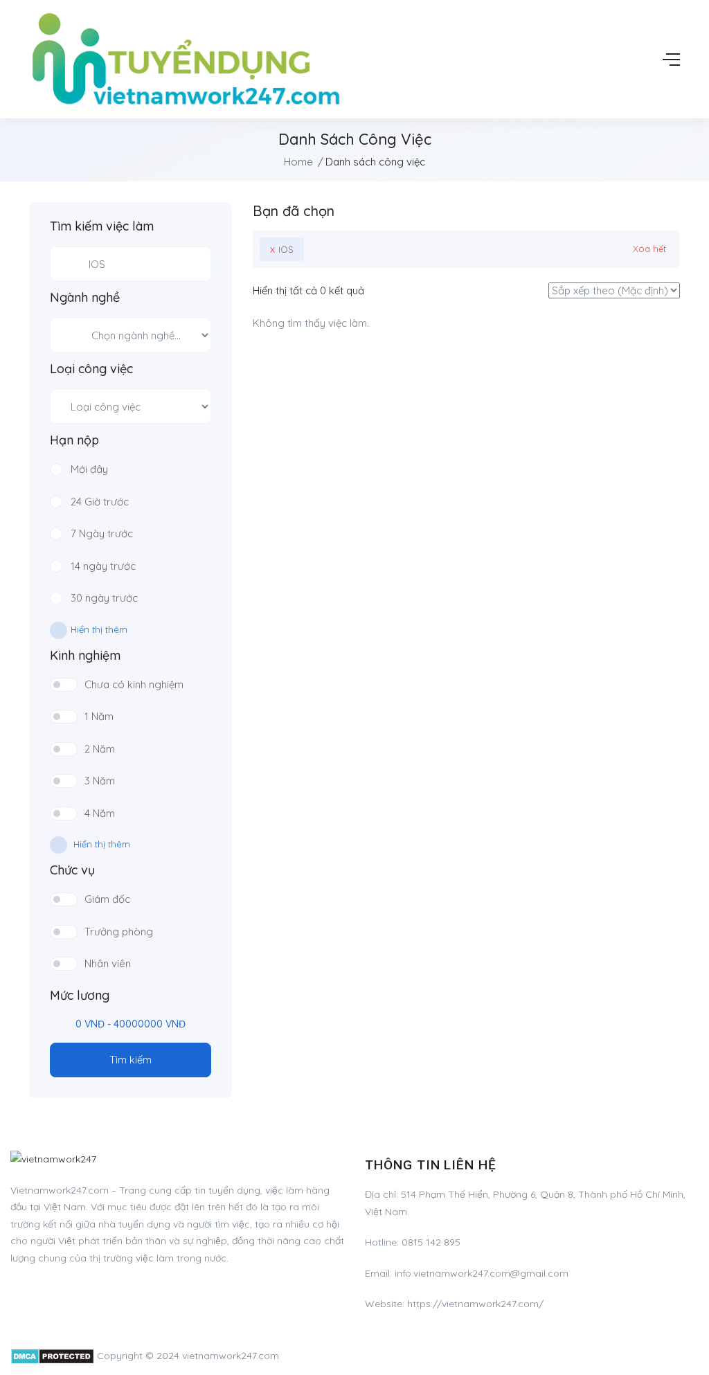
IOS (282, 248)
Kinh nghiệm (85, 655)
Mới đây (89, 469)
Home (298, 161)
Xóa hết (649, 248)
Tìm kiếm (130, 1059)
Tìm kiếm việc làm (102, 226)
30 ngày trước (104, 597)
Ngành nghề (85, 297)
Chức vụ (72, 870)
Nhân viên (107, 963)
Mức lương (79, 995)
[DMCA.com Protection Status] (52, 1355)
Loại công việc (91, 369)
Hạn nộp (74, 440)
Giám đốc (107, 899)
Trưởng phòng (118, 931)
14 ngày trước (103, 566)
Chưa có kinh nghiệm (133, 684)
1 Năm (99, 716)
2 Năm (99, 748)
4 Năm (99, 813)
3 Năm (99, 780)
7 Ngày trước (102, 533)
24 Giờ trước (100, 501)
